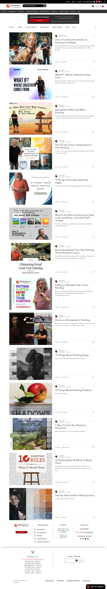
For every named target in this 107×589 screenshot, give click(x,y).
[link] (102, 6)
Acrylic (67, 27)
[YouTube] (99, 2)
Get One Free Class (43, 541)
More (74, 27)
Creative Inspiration (31, 27)
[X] (102, 2)
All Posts (11, 27)
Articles (39, 535)
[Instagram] (97, 2)
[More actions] (94, 36)
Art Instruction (41, 532)
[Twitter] (88, 539)
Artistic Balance (44, 27)
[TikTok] (104, 2)
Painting (20, 27)
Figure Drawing (42, 538)
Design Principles (57, 27)
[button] (95, 27)
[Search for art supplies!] (44, 5)
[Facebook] (94, 2)
